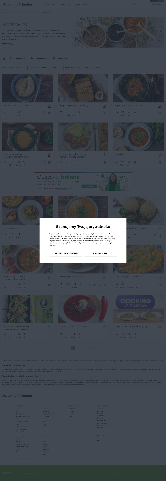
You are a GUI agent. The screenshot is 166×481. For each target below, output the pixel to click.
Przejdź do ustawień (66, 253)
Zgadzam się (100, 253)
